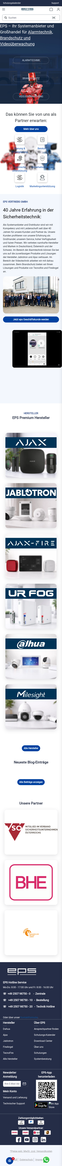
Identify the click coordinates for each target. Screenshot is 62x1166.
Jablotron (8, 1040)
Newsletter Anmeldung (10, 1074)
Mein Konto (10, 1091)
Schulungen (40, 1052)
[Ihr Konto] (58, 9)
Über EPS (39, 1022)
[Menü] (3, 9)
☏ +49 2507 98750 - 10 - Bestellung (26, 1000)
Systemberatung (42, 1058)
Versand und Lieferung (15, 1097)
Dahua (6, 1029)
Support (55, 3)
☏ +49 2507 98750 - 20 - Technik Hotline (29, 1006)
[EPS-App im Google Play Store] (41, 1105)
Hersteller (9, 1022)
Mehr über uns (31, 129)
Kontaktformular (29, 1017)
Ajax (5, 1035)
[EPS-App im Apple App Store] (54, 1105)
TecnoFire (8, 1052)
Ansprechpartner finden (46, 1029)
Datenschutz (26, 1159)
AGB (14, 1159)
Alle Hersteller (31, 748)
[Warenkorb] (51, 9)
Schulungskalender (12, 3)
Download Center (43, 1040)
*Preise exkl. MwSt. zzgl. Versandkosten (31, 1151)
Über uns (38, 1046)
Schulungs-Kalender (44, 1035)
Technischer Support (14, 1103)
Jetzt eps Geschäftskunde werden (31, 319)
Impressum (41, 1159)
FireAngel (8, 1046)
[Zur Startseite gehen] (27, 9)
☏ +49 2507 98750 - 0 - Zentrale (24, 993)
